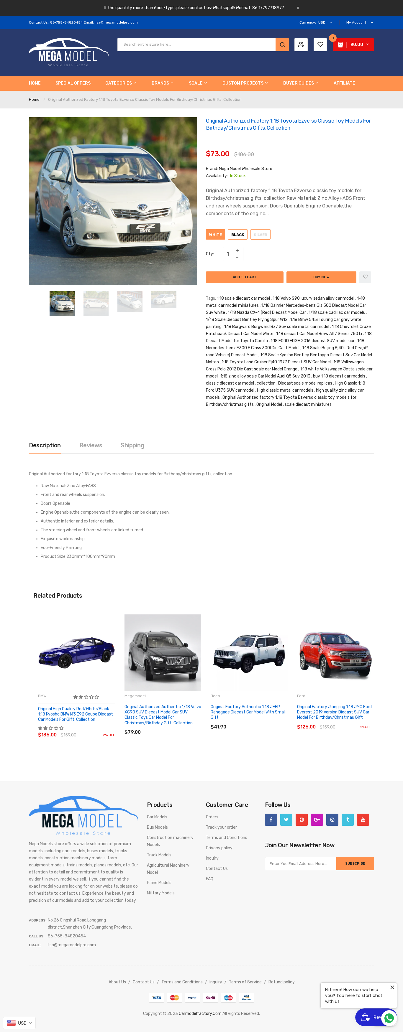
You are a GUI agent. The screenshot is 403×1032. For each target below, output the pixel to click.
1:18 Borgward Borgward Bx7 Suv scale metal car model (276, 326)
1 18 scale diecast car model (243, 298)
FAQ (209, 878)
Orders (212, 817)
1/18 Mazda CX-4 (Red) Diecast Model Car (267, 312)
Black (237, 235)
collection (266, 383)
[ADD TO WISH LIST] (92, 729)
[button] (86, 697)
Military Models (161, 893)
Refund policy (281, 982)
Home (34, 99)
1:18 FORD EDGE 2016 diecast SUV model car (313, 340)
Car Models (157, 817)
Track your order (221, 827)
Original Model (269, 404)
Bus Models (157, 827)
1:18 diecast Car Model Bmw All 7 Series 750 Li (319, 333)
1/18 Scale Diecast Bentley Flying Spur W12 (247, 319)
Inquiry (212, 858)
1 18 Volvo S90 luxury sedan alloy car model (313, 298)
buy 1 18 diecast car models (339, 376)
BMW (42, 696)
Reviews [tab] (90, 445)
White (215, 235)
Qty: (210, 253)
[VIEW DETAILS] (80, 729)
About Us (117, 982)
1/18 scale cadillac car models (337, 312)
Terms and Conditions (226, 837)
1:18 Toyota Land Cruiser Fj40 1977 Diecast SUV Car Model (276, 362)
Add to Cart (245, 277)
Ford (301, 696)
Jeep (215, 696)
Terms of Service (245, 982)
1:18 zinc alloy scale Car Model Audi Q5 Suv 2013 (265, 376)
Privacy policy (219, 847)
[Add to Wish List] (365, 277)
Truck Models (159, 855)
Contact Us (217, 868)
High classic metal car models (285, 390)
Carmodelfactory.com (200, 1013)
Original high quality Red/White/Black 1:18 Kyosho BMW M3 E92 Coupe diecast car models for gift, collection (75, 714)
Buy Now (321, 277)
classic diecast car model (230, 383)
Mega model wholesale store (245, 168)
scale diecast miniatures (308, 404)
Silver (260, 235)
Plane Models (159, 882)
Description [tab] (45, 445)
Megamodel (135, 696)
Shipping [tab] (132, 445)
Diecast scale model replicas (305, 383)
